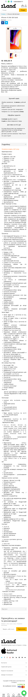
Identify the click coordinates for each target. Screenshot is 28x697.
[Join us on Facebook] (4, 657)
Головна (3, 14)
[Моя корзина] (22, 6)
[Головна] (13, 694)
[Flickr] (25, 657)
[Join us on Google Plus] (13, 657)
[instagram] (7, 657)
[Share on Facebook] (2, 22)
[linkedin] (16, 657)
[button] (17, 55)
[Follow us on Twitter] (1, 657)
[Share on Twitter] (6, 22)
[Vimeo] (22, 657)
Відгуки (4, 609)
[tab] (14, 144)
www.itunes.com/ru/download (15, 590)
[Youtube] (10, 657)
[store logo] (8, 6)
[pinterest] (19, 657)
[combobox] (10, 10)
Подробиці (6, 144)
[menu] (3, 695)
